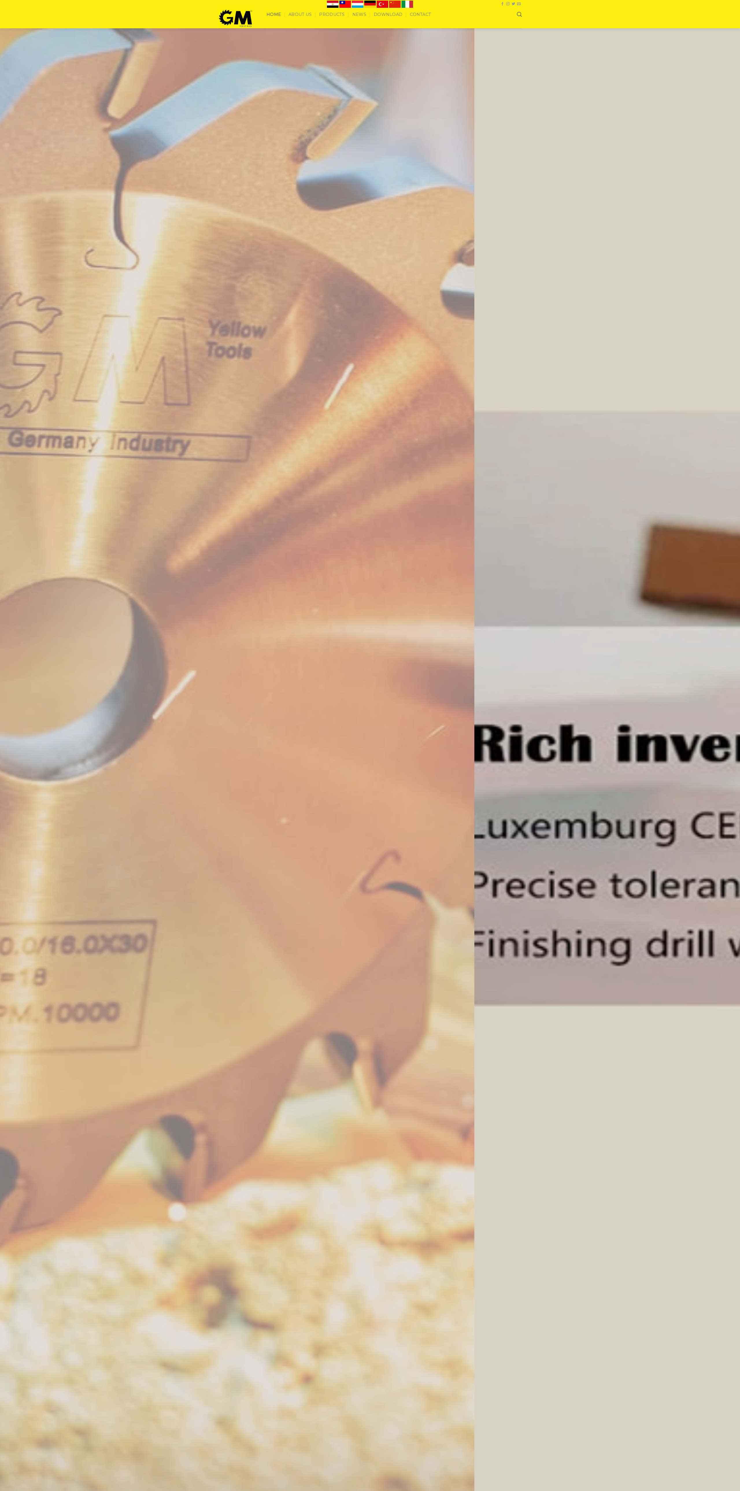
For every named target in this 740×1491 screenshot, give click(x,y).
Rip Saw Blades (235, 444)
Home (274, 14)
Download (388, 14)
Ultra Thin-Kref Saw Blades (324, 444)
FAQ (401, 665)
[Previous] (22, 100)
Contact (420, 14)
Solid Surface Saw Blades (476, 444)
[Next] (718, 100)
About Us (300, 14)
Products (332, 14)
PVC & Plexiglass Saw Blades (402, 444)
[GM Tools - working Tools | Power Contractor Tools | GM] (238, 18)
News (359, 14)
